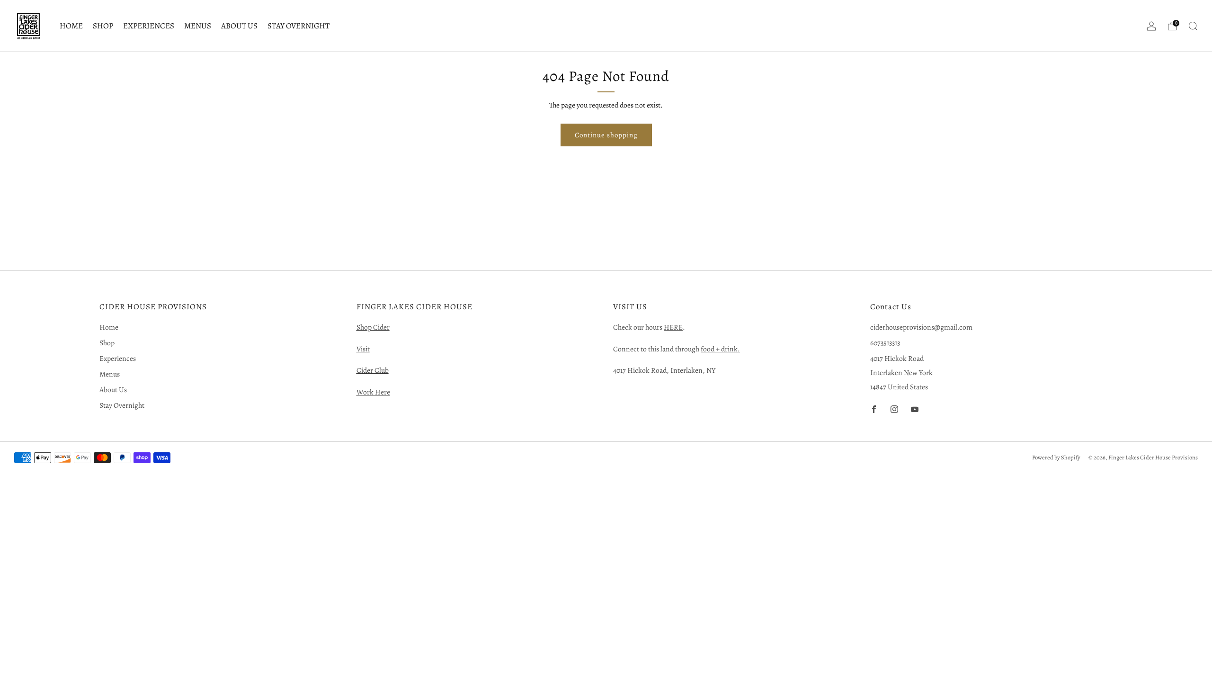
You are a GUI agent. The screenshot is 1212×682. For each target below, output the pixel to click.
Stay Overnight (298, 25)
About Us (239, 25)
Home (71, 25)
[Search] (1193, 26)
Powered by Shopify (1056, 457)
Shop (103, 25)
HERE (673, 327)
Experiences (148, 25)
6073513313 (885, 343)
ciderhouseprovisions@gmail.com (921, 327)
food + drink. (720, 349)
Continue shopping (606, 135)
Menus (197, 25)
